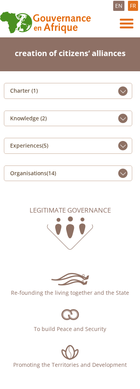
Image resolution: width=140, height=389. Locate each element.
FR (133, 5)
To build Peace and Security (70, 329)
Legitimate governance (70, 210)
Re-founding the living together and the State (70, 292)
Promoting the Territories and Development (70, 364)
